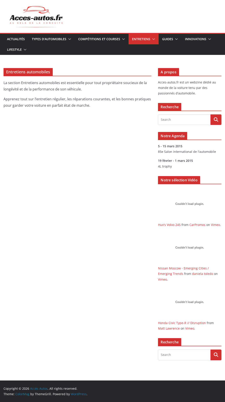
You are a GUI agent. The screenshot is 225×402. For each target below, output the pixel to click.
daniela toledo (202, 274)
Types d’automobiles (49, 39)
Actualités (16, 39)
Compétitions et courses (99, 39)
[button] (68, 39)
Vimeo (215, 225)
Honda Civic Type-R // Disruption (182, 323)
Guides (167, 39)
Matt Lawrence (169, 328)
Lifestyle (14, 49)
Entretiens (141, 39)
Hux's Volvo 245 (169, 225)
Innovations (195, 39)
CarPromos (197, 225)
